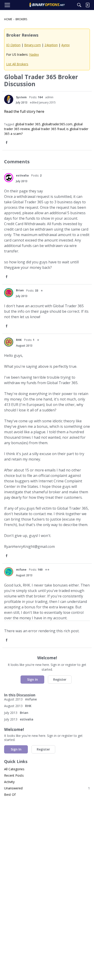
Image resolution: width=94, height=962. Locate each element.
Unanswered (47, 788)
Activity (9, 782)
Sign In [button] (32, 679)
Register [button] (59, 679)
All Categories (14, 769)
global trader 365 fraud (48, 129)
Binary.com (32, 45)
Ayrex (65, 45)
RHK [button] (19, 340)
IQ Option (13, 45)
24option (51, 45)
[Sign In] (87, 5)
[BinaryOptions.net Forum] (47, 5)
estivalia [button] (22, 175)
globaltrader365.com (57, 124)
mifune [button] (21, 570)
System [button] (21, 97)
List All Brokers (17, 64)
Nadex (34, 54)
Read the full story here (24, 111)
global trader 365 (27, 124)
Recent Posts (14, 775)
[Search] (79, 5)
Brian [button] (20, 290)
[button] (8, 99)
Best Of (10, 794)
